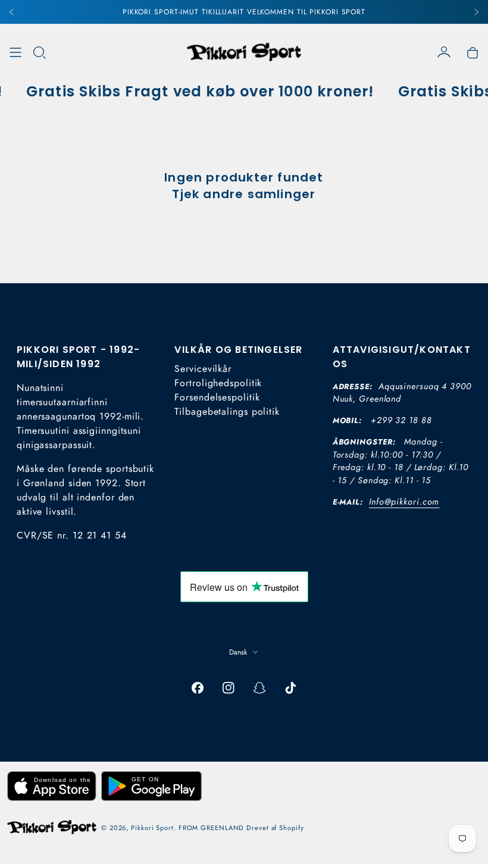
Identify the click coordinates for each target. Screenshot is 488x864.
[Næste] (476, 12)
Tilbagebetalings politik (227, 411)
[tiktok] (290, 688)
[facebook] (197, 688)
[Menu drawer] (15, 52)
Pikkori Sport (152, 827)
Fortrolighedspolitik (218, 383)
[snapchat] (259, 688)
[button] (39, 52)
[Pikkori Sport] (244, 52)
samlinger (282, 194)
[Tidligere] (12, 12)
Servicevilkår (203, 368)
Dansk (238, 652)
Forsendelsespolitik (216, 397)
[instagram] (228, 688)
